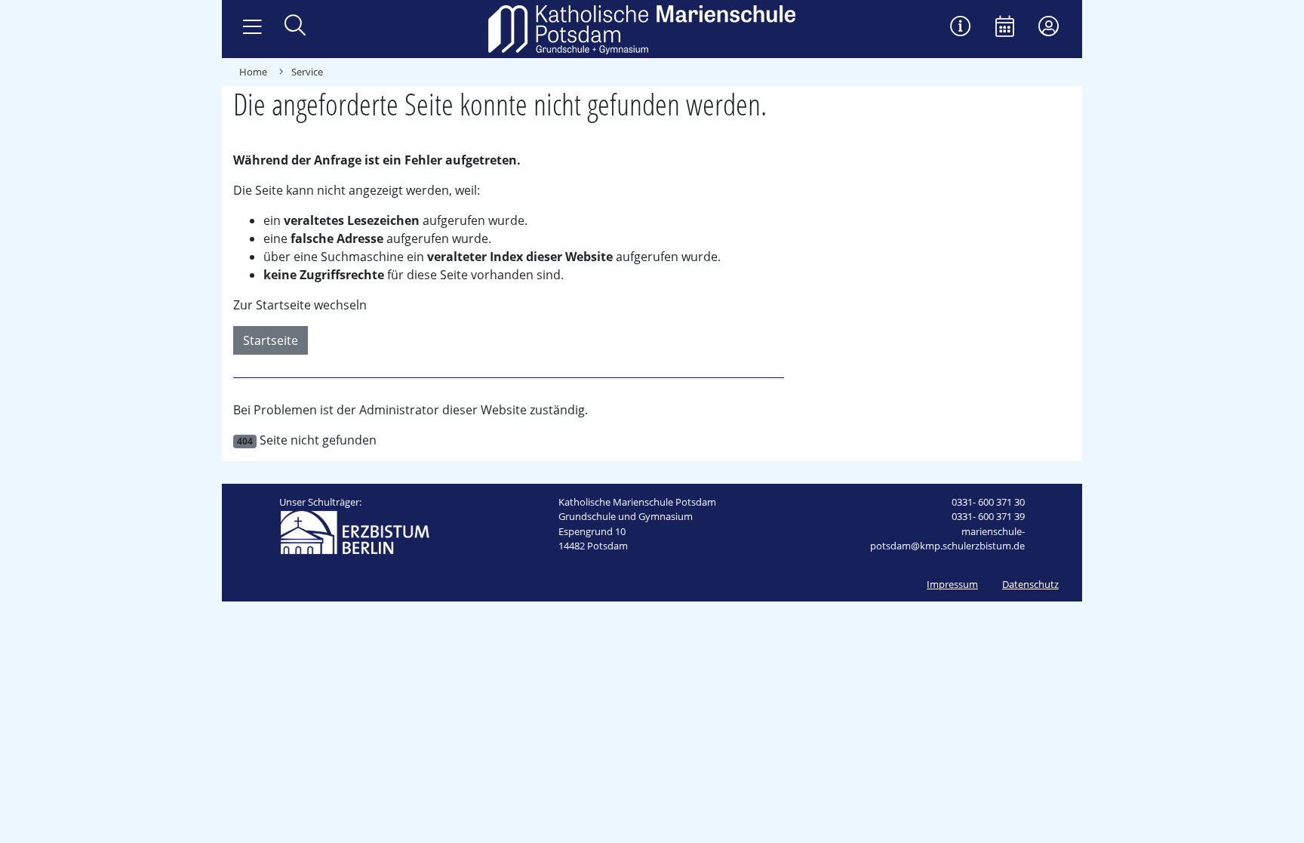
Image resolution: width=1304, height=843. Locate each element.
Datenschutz (1030, 584)
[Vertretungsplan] (960, 27)
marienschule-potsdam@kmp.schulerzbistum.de (947, 539)
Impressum (952, 584)
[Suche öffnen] (295, 27)
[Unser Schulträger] (354, 531)
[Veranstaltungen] (1004, 27)
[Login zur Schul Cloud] (1048, 27)
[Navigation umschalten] (252, 27)
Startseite (270, 340)
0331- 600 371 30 (988, 502)
